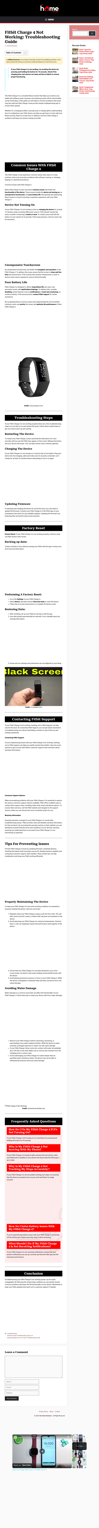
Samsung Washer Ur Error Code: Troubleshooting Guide (23, 1338)
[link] (15, 1438)
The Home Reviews (45, 1416)
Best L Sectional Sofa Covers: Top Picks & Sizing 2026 (86, 61)
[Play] (79, 1454)
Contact (57, 1411)
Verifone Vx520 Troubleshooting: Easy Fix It (20, 1335)
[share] (68, 1436)
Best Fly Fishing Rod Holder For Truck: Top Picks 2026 (86, 80)
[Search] (92, 33)
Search (74, 29)
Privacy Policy (43, 1411)
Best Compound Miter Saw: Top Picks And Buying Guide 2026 (87, 90)
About (51, 1411)
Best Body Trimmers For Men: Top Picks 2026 (87, 70)
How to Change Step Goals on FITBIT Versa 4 (36, 1437)
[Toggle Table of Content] (24, 53)
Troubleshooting (12, 1333)
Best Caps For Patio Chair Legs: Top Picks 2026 (86, 52)
